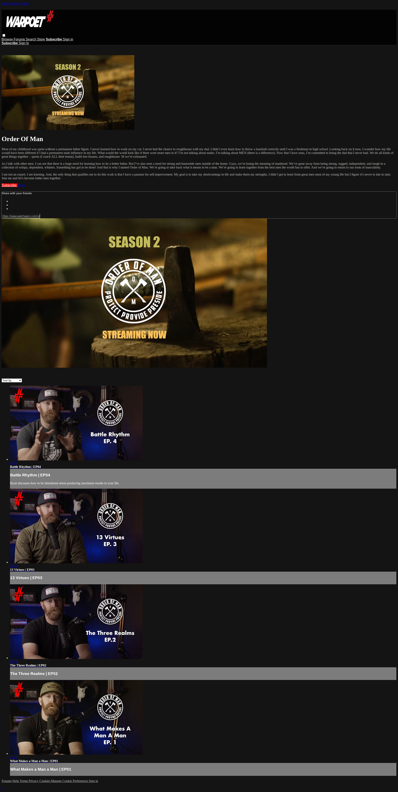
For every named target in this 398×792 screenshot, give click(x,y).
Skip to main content (15, 3)
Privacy (34, 781)
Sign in (68, 39)
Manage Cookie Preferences (70, 781)
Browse (8, 39)
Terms (24, 781)
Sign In (24, 43)
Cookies (45, 781)
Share (21, 185)
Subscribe (9, 185)
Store (41, 39)
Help (16, 781)
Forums (20, 39)
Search (31, 39)
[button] (3, 35)
